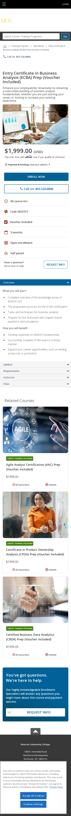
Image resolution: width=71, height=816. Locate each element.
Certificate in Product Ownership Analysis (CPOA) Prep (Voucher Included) (35, 552)
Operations (38, 46)
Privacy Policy (56, 786)
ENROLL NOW (36, 177)
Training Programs (20, 46)
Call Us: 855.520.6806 (17, 56)
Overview (8, 282)
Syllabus (7, 364)
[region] (33, 787)
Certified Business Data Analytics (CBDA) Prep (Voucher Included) (30, 637)
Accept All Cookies (33, 795)
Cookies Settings (33, 804)
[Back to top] (35, 744)
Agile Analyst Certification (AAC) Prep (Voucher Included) (33, 467)
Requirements (11, 371)
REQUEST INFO (56, 264)
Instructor (9, 377)
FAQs (6, 383)
